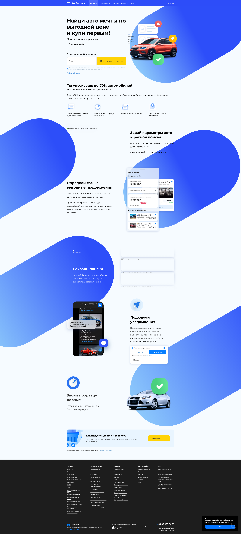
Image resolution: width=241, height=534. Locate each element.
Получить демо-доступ (111, 61)
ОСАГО (69, 485)
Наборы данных (119, 469)
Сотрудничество (119, 482)
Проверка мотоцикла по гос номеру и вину (74, 512)
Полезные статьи (95, 497)
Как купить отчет (95, 469)
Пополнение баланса (144, 469)
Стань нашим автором (164, 469)
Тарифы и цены (95, 472)
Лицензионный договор (121, 500)
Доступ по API (118, 487)
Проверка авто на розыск (74, 504)
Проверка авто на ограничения (72, 507)
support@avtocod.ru (168, 528)
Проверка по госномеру (74, 480)
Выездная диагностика (73, 472)
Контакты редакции (164, 477)
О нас (115, 480)
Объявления (70, 474)
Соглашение (94, 489)
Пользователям (96, 466)
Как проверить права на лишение (165, 485)
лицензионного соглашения (95, 69)
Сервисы (70, 466)
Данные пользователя (144, 477)
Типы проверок (94, 484)
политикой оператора (109, 67)
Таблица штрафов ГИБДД (165, 488)
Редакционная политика (165, 474)
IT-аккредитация (95, 505)
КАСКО (69, 487)
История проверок (143, 472)
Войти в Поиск (73, 73)
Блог (160, 466)
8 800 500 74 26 (166, 524)
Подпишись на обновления (166, 472)
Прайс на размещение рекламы (120, 496)
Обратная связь (95, 481)
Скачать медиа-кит (119, 490)
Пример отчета (94, 494)
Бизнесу (117, 466)
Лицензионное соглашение (98, 500)
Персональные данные (97, 492)
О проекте (93, 474)
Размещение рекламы (120, 493)
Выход (139, 482)
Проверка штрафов (72, 477)
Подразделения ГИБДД (97, 508)
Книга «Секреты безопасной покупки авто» (98, 478)
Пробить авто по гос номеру (73, 498)
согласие (74, 67)
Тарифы (116, 477)
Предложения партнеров (97, 502)
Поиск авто (70, 469)
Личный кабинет (106, 451)
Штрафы (140, 480)
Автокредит (70, 482)
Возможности (118, 474)
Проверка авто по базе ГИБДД (73, 491)
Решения (116, 472)
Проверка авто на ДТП (73, 501)
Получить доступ (158, 438)
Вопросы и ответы (95, 486)
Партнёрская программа (121, 485)
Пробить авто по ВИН (73, 494)
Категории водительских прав (165, 480)
